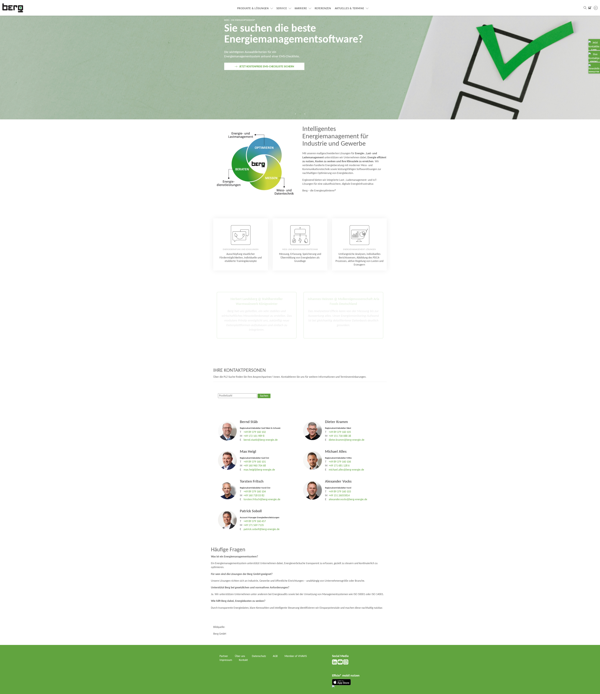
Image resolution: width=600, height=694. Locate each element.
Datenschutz (259, 656)
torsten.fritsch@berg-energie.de (262, 499)
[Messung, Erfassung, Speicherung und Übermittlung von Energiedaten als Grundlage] (300, 244)
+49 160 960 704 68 (255, 465)
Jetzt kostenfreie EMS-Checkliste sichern (266, 66)
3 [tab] (304, 113)
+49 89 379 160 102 (255, 432)
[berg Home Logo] (12, 7)
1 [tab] (295, 113)
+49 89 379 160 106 (340, 461)
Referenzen (323, 8)
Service (281, 8)
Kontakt (243, 660)
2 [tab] (300, 113)
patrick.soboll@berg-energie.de (262, 529)
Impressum (226, 660)
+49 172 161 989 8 (254, 436)
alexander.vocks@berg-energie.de (348, 499)
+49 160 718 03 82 (254, 495)
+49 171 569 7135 (254, 525)
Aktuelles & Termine (349, 8)
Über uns (240, 656)
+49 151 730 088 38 (340, 436)
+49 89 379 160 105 (340, 432)
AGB (275, 656)
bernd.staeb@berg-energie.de (261, 439)
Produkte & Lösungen (253, 8)
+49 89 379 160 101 (255, 461)
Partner (224, 656)
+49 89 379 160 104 (255, 491)
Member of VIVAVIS (296, 656)
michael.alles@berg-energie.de (346, 469)
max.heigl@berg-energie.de (259, 469)
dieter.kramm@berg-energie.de (346, 439)
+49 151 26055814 (339, 495)
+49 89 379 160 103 (340, 491)
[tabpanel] (300, 59)
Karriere (301, 8)
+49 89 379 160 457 (255, 521)
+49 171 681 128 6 (339, 465)
